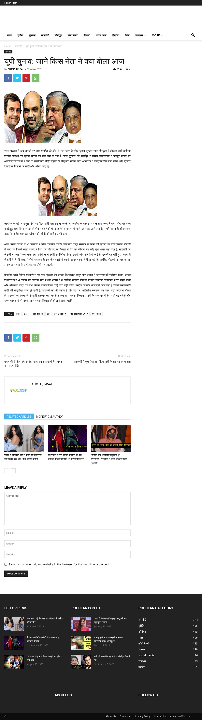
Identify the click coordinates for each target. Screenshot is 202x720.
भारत (9, 35)
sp (48, 313)
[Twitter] (17, 78)
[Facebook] (8, 78)
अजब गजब (101, 35)
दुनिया (20, 35)
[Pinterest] (26, 78)
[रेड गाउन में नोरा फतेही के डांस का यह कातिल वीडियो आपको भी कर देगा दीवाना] (67, 438)
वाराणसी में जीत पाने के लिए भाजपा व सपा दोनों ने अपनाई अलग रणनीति (33, 364)
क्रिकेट (115, 35)
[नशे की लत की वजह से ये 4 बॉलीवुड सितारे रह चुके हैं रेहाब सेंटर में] (81, 662)
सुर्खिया (32, 35)
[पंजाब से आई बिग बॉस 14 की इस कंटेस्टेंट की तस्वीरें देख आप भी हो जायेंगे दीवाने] (24, 438)
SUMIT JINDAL (16, 69)
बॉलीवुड (58, 35)
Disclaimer (126, 716)
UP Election (60, 313)
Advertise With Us (180, 716)
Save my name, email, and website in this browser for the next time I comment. (59, 564)
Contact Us (160, 716)
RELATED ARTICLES (19, 416)
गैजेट (127, 35)
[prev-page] (6, 470)
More (156, 35)
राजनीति (45, 35)
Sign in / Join (10, 2)
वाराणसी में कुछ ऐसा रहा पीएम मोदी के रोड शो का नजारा (102, 361)
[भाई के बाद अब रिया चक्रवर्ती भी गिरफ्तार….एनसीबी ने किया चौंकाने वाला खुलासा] (111, 438)
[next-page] (13, 470)
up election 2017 (79, 313)
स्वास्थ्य (139, 35)
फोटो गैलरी (73, 35)
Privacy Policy (142, 716)
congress (38, 313)
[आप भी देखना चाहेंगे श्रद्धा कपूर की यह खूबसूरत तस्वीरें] (81, 624)
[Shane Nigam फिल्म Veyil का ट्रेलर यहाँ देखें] (14, 662)
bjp (18, 313)
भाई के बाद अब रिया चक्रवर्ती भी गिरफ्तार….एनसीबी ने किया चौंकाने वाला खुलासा (109, 459)
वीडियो (87, 35)
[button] (193, 35)
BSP (26, 313)
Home (7, 46)
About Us (111, 716)
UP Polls (96, 313)
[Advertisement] (168, 74)
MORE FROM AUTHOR (50, 416)
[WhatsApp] (35, 78)
